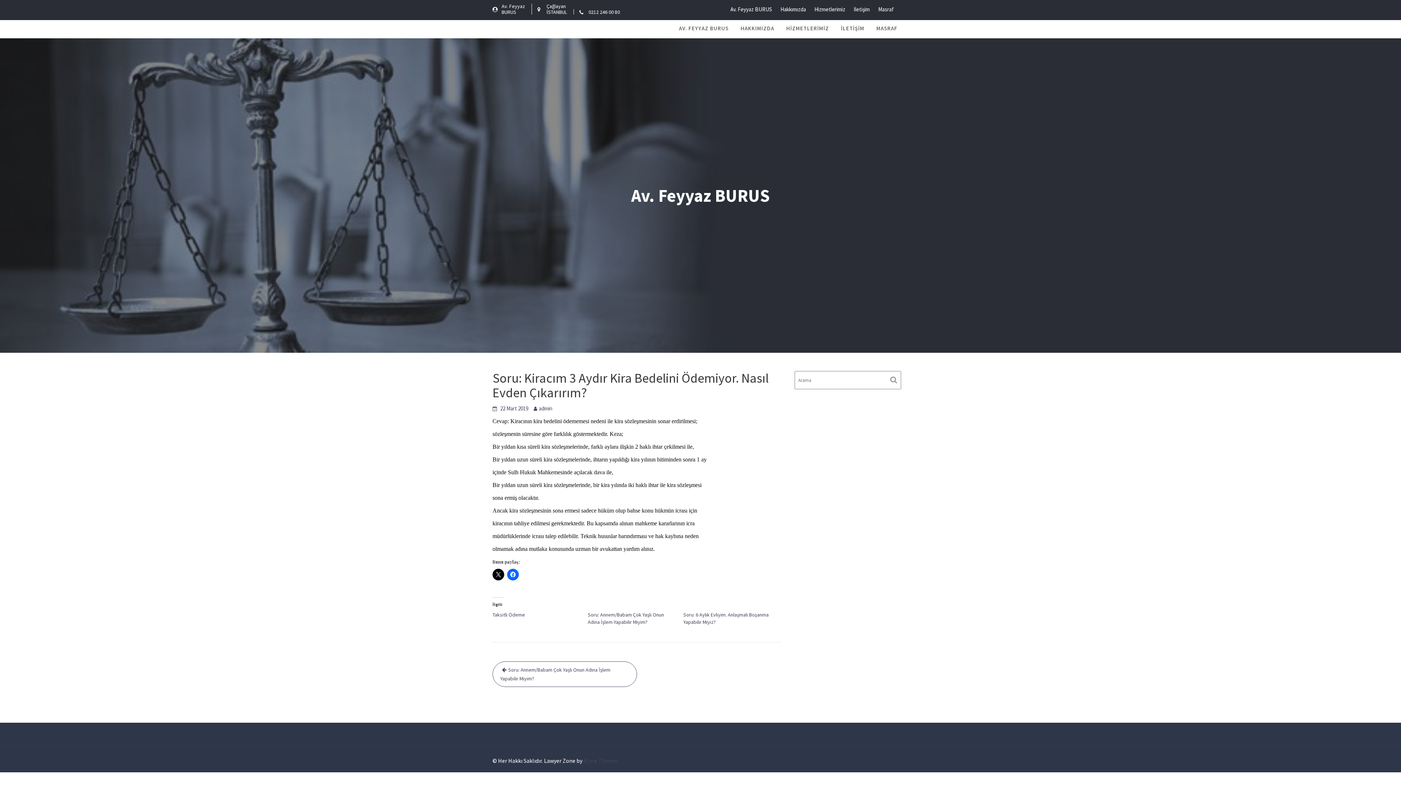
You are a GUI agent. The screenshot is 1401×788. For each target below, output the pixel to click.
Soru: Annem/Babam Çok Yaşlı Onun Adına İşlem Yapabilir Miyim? (555, 674)
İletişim (862, 9)
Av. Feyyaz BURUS (751, 9)
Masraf (886, 9)
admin (545, 408)
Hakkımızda (793, 9)
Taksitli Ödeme (509, 614)
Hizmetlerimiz (829, 9)
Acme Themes (601, 760)
